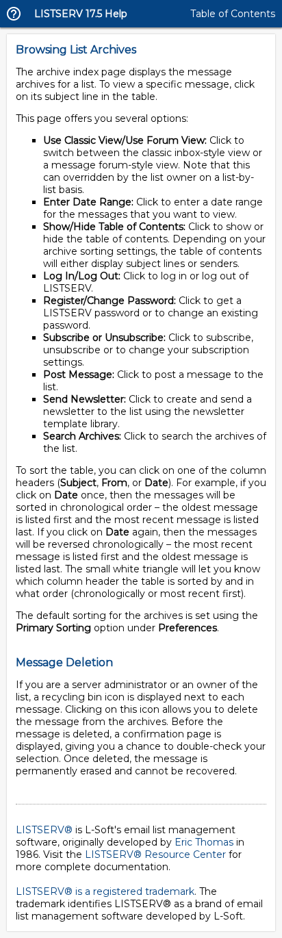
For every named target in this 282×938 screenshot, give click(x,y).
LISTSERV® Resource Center (155, 854)
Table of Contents (232, 14)
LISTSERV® (44, 830)
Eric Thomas (204, 842)
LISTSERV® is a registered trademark (105, 891)
